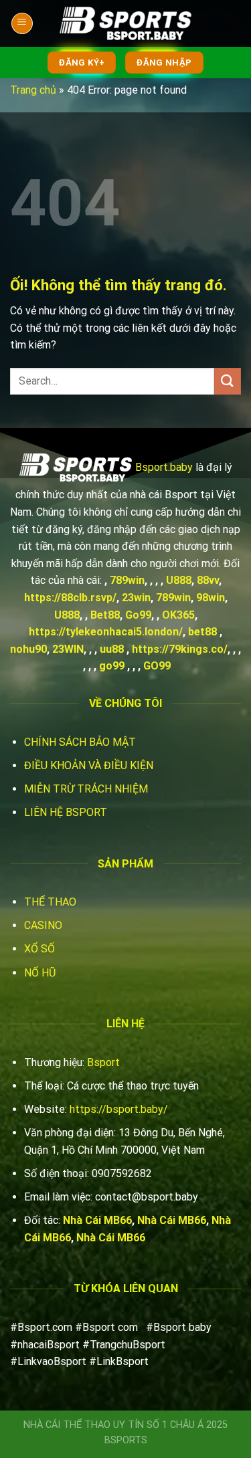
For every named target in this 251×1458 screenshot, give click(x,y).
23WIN (68, 649)
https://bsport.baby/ (119, 1109)
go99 (111, 665)
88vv (208, 580)
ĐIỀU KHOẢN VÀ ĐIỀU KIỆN (88, 765)
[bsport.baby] (126, 23)
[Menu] (22, 23)
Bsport (103, 1062)
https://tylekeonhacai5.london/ (106, 631)
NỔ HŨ (40, 972)
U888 (178, 580)
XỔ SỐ (39, 948)
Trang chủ (33, 90)
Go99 (138, 615)
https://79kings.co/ (180, 649)
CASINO (43, 925)
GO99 (157, 665)
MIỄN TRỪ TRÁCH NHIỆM (86, 789)
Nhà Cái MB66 (97, 1220)
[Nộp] (227, 381)
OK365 (178, 615)
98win (210, 597)
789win (127, 580)
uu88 (112, 649)
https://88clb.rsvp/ (70, 597)
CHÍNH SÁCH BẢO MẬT (80, 742)
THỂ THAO (50, 902)
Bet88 (105, 615)
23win (136, 597)
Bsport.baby (164, 466)
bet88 (202, 631)
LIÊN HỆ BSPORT (65, 812)
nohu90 (28, 649)
